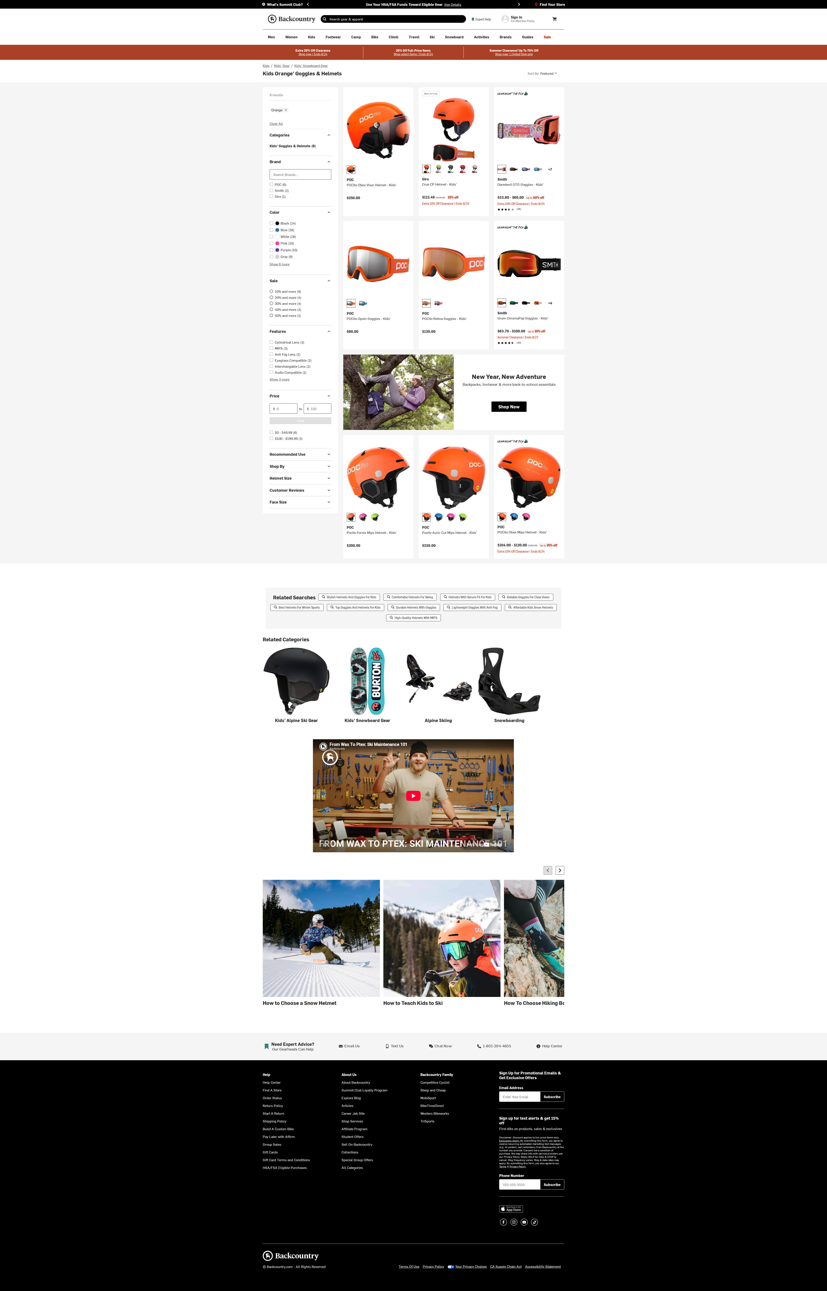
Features (278, 331)
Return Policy (273, 1105)
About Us (349, 1074)
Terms (502, 1166)
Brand (275, 161)
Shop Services (352, 1121)
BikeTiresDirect (432, 1105)
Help (266, 1074)
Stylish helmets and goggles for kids (351, 597)
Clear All (276, 123)
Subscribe (552, 1096)
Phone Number (511, 1175)
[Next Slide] (519, 4)
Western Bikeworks (434, 1113)
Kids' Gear (282, 65)
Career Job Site (353, 1113)
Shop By (277, 466)
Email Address (511, 1087)
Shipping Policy (274, 1121)
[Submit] (324, 19)
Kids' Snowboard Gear (311, 65)
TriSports (427, 1121)
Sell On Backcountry (357, 1144)
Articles (347, 1105)
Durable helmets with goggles (416, 607)
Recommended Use (287, 454)
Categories (280, 135)
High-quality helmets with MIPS (416, 618)
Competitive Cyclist (434, 1082)
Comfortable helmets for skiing (412, 597)
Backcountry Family (436, 1074)
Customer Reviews (287, 490)
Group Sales (272, 1144)
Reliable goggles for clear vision (528, 597)
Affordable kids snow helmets (533, 607)
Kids (266, 65)
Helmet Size (281, 478)
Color (275, 212)
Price (274, 395)
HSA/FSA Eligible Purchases (285, 1167)
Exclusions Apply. (509, 1140)
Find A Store (272, 1090)
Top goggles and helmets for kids (358, 607)
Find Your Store (552, 4)
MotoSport (428, 1098)
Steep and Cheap (433, 1090)
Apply (300, 420)
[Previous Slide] (308, 4)
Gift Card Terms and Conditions (286, 1160)
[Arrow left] (548, 870)
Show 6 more (279, 264)
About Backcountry (356, 1082)
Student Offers (353, 1136)
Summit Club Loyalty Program (364, 1090)
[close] (286, 110)
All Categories (352, 1167)
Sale (274, 280)
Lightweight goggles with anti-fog (475, 607)
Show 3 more (279, 379)
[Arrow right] (560, 870)
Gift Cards (270, 1152)
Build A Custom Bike (278, 1129)
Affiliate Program (354, 1129)
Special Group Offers (357, 1160)
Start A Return (273, 1113)
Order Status (272, 1098)
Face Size (278, 502)
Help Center (272, 1082)
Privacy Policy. (518, 1166)
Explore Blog (351, 1098)
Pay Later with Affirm (279, 1136)
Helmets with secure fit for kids (470, 597)
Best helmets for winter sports (299, 607)
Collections (350, 1152)
